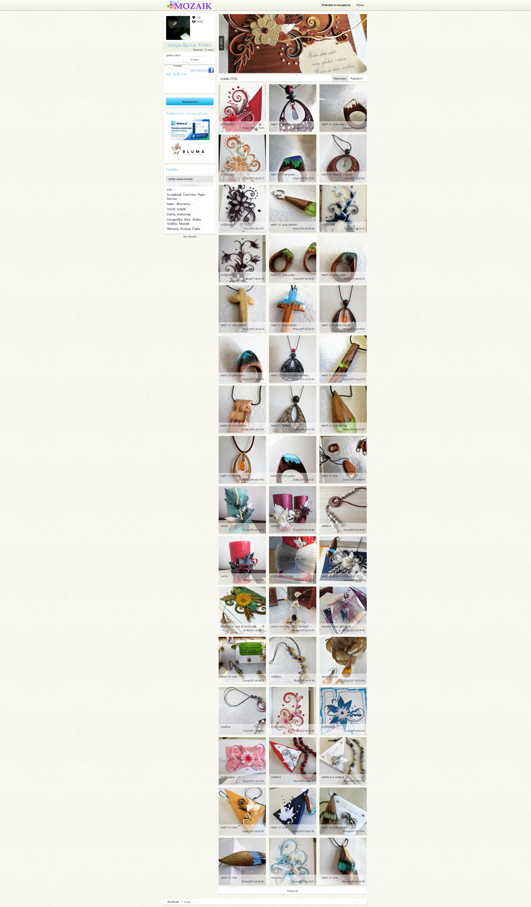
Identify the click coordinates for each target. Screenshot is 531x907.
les (171, 189)
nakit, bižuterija (181, 204)
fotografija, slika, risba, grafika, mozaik (184, 221)
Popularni (356, 78)
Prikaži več (292, 891)
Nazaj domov (190, 102)
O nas (187, 902)
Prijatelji (177, 65)
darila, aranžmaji (180, 214)
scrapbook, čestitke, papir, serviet (186, 196)
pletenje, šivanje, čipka (185, 229)
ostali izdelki (178, 209)
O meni (195, 59)
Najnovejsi (340, 78)
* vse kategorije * (190, 185)
